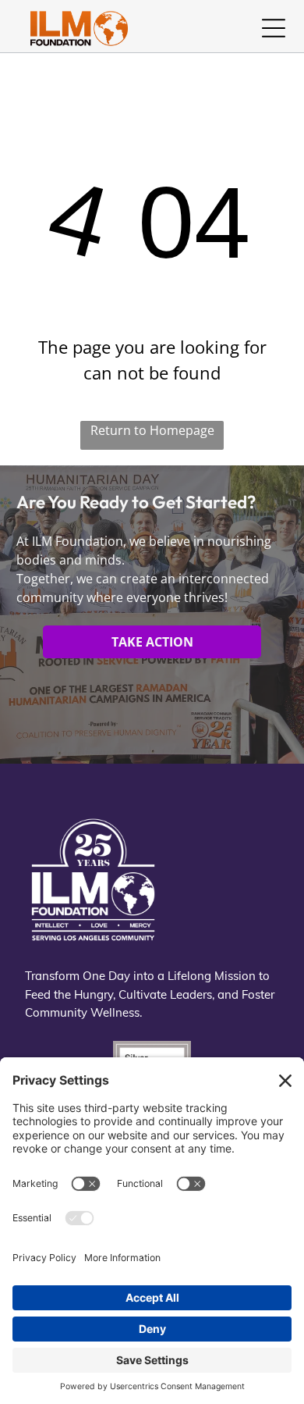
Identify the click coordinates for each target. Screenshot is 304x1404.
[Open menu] (273, 28)
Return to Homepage (152, 430)
